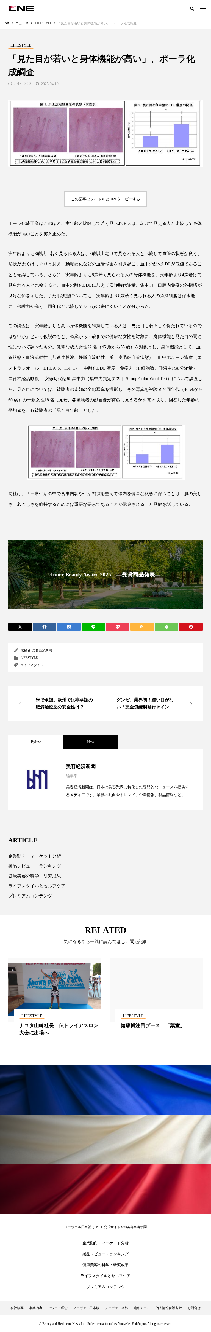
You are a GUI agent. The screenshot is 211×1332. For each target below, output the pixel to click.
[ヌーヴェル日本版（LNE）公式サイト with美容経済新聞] (21, 8)
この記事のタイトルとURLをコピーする (105, 199)
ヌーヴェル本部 (116, 1308)
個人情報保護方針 (169, 1308)
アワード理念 (58, 1308)
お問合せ (194, 1308)
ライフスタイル (32, 665)
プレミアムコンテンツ (30, 895)
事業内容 (35, 1308)
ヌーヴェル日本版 (86, 1308)
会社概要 (17, 1308)
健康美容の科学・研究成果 (34, 876)
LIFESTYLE (29, 658)
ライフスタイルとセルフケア (36, 885)
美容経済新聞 (42, 650)
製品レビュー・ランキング (34, 866)
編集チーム (142, 1308)
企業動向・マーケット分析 (34, 856)
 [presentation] (199, 951)
